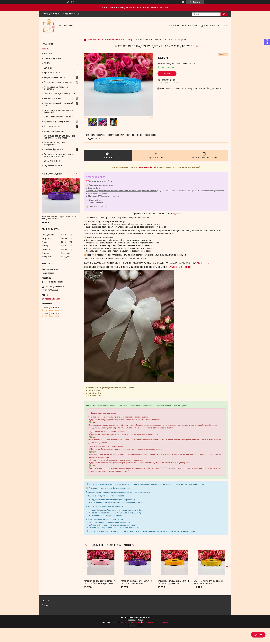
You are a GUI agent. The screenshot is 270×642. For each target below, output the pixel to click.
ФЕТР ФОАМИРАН (52, 126)
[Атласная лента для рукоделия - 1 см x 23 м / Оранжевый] (174, 562)
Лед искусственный (53, 166)
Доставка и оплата (211, 26)
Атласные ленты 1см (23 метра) (119, 40)
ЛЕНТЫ (100, 40)
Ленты (201, 262)
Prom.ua (147, 617)
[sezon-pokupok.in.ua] (49, 26)
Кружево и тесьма (52, 73)
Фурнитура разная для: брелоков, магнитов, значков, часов (59, 137)
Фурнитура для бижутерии (56, 121)
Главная (185, 26)
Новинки (48, 53)
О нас (225, 26)
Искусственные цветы (54, 77)
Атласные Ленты (180, 266)
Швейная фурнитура (53, 149)
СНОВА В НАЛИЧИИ (53, 58)
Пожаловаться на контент (130, 622)
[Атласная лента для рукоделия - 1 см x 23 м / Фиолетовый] (138, 562)
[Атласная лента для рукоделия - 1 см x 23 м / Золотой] (211, 562)
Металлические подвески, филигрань (56, 88)
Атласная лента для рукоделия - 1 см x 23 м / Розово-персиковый (99, 582)
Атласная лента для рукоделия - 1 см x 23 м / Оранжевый (173, 582)
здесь (176, 213)
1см (208, 262)
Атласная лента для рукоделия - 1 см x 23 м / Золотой (210, 582)
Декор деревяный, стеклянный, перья (58, 104)
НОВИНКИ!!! (174, 26)
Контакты (195, 26)
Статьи (45, 605)
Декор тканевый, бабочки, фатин (59, 94)
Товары (91, 40)
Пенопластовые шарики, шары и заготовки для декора (59, 155)
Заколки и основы (52, 98)
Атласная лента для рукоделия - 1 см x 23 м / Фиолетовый (136, 582)
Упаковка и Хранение (54, 131)
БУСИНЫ (48, 68)
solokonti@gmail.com (54, 287)
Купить (167, 73)
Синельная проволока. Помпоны (59, 117)
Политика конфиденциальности (155, 622)
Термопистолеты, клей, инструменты (54, 143)
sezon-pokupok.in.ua (145, 167)
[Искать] (224, 14)
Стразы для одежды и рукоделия (59, 82)
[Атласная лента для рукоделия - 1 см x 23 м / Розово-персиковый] (101, 562)
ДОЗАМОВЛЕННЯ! (52, 161)
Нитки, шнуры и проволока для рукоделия (58, 111)
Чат (260, 635)
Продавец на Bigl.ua (135, 620)
